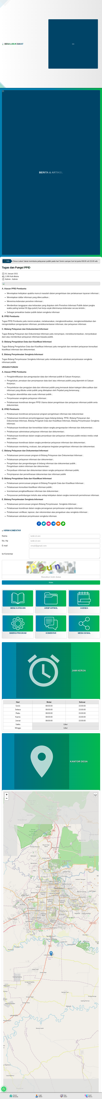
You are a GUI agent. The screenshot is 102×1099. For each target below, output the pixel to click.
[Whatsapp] (63, 523)
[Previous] (6, 284)
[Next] (96, 284)
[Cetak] (58, 523)
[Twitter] (43, 523)
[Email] (48, 523)
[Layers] (95, 794)
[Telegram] (53, 523)
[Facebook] (38, 523)
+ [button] (6, 794)
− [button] (6, 798)
